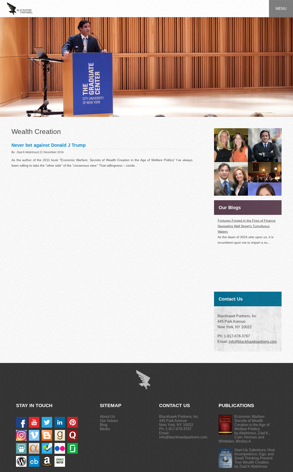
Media (105, 429)
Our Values (109, 421)
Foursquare (47, 448)
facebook (21, 422)
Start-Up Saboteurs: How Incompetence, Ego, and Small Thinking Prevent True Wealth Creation (254, 456)
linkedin (59, 422)
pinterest (72, 422)
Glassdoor (72, 448)
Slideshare (21, 448)
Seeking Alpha (34, 448)
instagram (21, 435)
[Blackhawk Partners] (20, 8)
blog (47, 435)
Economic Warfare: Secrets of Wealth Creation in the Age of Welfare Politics (251, 423)
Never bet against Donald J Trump (48, 145)
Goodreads (59, 435)
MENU (281, 9)
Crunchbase (34, 461)
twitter (47, 422)
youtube (34, 422)
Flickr (59, 448)
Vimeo (34, 435)
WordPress (21, 461)
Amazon (47, 461)
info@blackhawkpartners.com (253, 342)
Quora (72, 435)
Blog (103, 425)
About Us (107, 417)
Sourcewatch (59, 461)
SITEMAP (110, 405)
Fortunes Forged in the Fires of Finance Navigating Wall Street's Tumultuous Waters (247, 226)
